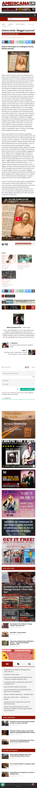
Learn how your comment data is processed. (18, 393)
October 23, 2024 (15, 765)
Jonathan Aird (18, 37)
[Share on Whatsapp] (21, 42)
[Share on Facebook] (3, 42)
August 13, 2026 (14, 734)
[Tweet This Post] (6, 42)
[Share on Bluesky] (30, 42)
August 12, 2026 (14, 743)
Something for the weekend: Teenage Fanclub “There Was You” (18, 589)
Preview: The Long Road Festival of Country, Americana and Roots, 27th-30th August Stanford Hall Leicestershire (18, 708)
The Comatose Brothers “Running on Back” (22, 764)
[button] (35, 15)
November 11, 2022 (15, 776)
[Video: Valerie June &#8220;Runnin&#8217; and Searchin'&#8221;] (25, 259)
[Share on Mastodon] (24, 42)
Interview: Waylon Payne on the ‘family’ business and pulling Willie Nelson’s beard (22, 731)
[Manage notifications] (33, 784)
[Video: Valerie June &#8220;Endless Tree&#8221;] (9, 259)
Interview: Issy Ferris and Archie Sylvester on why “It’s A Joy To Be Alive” (22, 722)
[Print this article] (18, 42)
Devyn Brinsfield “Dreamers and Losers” (26, 614)
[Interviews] (5, 723)
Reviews (10, 24)
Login (33, 367)
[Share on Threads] (33, 42)
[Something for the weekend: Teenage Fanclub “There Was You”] (18, 584)
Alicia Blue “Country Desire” (9, 602)
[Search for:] (18, 19)
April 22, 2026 (14, 758)
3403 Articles (26, 327)
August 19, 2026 (14, 725)
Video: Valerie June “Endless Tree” (7, 264)
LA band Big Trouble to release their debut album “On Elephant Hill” (10, 613)
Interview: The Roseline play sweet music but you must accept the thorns (22, 741)
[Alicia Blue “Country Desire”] (5, 634)
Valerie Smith (10, 296)
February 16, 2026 (7, 37)
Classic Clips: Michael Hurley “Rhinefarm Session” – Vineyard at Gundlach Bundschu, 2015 (26, 600)
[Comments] (29, 664)
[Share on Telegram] (27, 42)
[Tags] (18, 664)
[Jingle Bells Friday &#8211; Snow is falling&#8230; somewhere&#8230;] (9, 275)
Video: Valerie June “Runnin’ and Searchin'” (24, 264)
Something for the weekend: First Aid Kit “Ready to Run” (22, 773)
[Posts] (7, 664)
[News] (5, 756)
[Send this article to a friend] (15, 42)
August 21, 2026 (12, 594)
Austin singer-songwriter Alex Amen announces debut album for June (20, 755)
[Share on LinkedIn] (9, 42)
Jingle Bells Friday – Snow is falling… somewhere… (7, 281)
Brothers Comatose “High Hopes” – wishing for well (18, 694)
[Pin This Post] (12, 42)
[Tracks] (5, 765)
